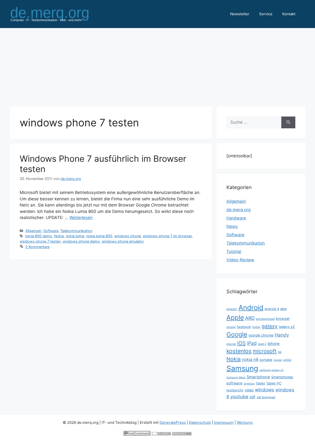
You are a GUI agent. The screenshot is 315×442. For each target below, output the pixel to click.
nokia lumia (75, 236)
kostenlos (239, 351)
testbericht (234, 390)
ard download (265, 319)
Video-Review (240, 259)
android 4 (272, 309)
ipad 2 (262, 344)
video (249, 390)
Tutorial (233, 251)
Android (250, 307)
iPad (252, 343)
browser (283, 318)
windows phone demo (81, 241)
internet (231, 344)
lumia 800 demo (38, 236)
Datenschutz (200, 422)
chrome (231, 327)
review (278, 360)
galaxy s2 (287, 326)
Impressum (224, 422)
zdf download (266, 397)
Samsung (242, 368)
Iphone (274, 343)
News (232, 226)
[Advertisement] (157, 64)
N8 (280, 352)
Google (236, 334)
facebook (244, 327)
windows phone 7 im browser (167, 236)
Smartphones (282, 377)
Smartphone (258, 376)
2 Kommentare (37, 247)
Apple (235, 317)
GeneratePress (172, 422)
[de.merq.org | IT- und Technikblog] (55, 13)
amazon (231, 309)
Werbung (244, 422)
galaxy (270, 326)
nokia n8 (250, 359)
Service (265, 14)
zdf (252, 397)
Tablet (260, 383)
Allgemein (33, 231)
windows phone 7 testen (40, 241)
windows (264, 390)
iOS (241, 343)
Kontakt (288, 14)
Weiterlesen (81, 217)
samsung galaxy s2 (271, 370)
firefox (256, 327)
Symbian (249, 383)
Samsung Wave (235, 377)
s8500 (287, 360)
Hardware (236, 218)
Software (50, 231)
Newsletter (239, 14)
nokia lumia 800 (99, 236)
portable (266, 360)
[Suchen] (288, 122)
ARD (250, 318)
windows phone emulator (123, 241)
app (283, 309)
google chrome (261, 335)
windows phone (127, 236)
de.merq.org (238, 209)
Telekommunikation (76, 231)
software (234, 383)
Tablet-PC (274, 383)
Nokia (59, 236)
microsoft (265, 351)
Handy (282, 335)
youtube (239, 396)
